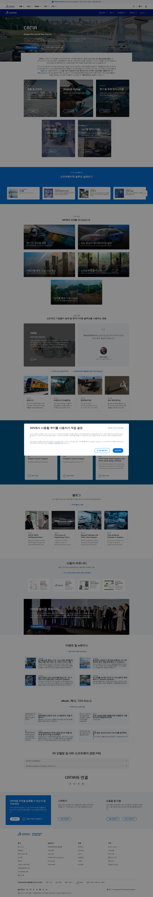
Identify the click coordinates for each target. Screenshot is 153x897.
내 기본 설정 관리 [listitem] (102, 450)
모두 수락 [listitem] (118, 450)
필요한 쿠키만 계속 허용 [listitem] (115, 428)
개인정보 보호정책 (53, 443)
